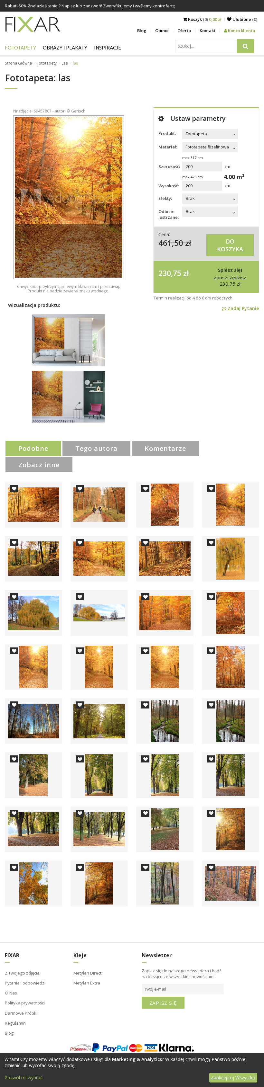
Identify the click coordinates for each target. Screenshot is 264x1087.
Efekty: (165, 198)
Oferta (184, 30)
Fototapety (20, 47)
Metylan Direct (87, 973)
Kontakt (207, 30)
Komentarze (165, 448)
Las (64, 63)
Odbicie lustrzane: (168, 214)
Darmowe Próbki (21, 1013)
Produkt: (167, 133)
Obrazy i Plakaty (65, 47)
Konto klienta (241, 30)
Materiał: (167, 147)
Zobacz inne (39, 464)
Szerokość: (169, 166)
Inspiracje (107, 47)
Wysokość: (168, 186)
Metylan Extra (86, 983)
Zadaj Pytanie (242, 308)
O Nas (11, 993)
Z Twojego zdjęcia (22, 973)
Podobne (33, 448)
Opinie (162, 30)
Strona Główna (18, 63)
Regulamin (15, 1023)
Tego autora (96, 448)
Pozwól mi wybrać (23, 1077)
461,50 (170, 242)
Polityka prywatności (25, 1003)
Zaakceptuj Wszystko (233, 1077)
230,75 (169, 273)
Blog (141, 30)
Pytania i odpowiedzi (25, 983)
